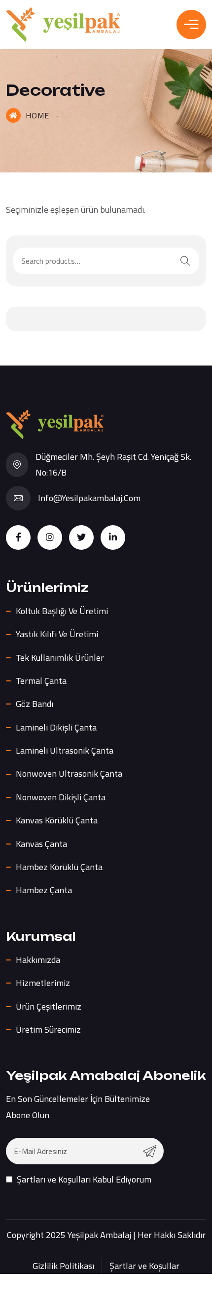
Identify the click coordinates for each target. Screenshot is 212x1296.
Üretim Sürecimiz (48, 1029)
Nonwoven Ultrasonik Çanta (69, 773)
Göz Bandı (34, 703)
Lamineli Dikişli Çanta (56, 727)
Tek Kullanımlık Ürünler (60, 657)
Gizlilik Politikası (63, 1265)
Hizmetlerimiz (43, 982)
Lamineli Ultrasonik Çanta (64, 750)
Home (37, 115)
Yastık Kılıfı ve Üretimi (57, 634)
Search (185, 261)
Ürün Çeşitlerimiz (48, 1006)
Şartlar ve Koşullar (144, 1265)
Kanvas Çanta (41, 843)
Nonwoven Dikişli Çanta (61, 797)
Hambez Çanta (44, 890)
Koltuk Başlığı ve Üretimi (62, 611)
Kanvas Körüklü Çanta (57, 820)
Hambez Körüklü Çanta (59, 866)
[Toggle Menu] (191, 24)
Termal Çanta (41, 680)
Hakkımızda (38, 959)
